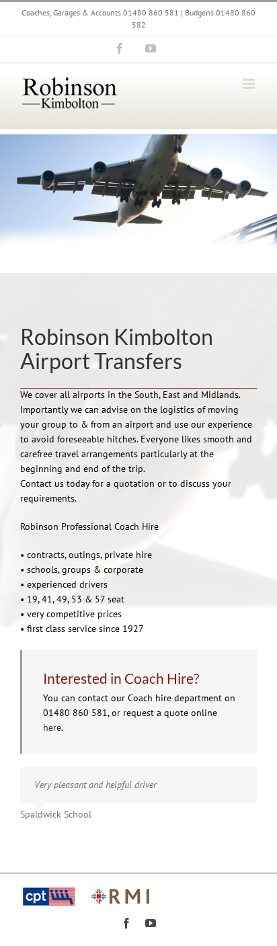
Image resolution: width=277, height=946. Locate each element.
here (52, 727)
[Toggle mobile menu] (250, 84)
